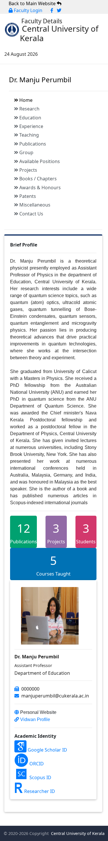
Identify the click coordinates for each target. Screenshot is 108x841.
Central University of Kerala (77, 833)
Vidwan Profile (34, 719)
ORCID (36, 763)
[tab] (58, 100)
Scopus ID (39, 777)
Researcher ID (39, 791)
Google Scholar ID (46, 750)
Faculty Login (27, 10)
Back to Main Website (33, 3)
